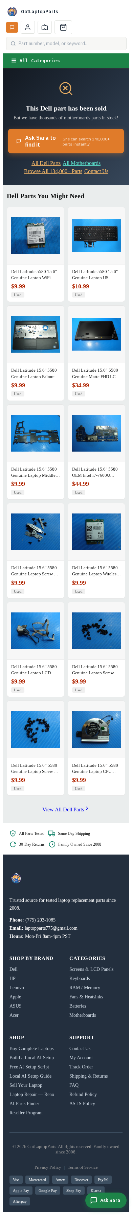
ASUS (15, 1006)
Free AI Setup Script (29, 1066)
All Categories (40, 60)
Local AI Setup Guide (30, 1076)
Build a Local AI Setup (31, 1057)
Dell (13, 969)
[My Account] (28, 27)
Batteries (77, 1006)
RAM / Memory (84, 987)
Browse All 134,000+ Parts (53, 171)
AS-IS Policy (82, 1103)
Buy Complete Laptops (31, 1048)
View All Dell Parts (63, 809)
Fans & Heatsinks (86, 996)
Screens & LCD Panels (91, 969)
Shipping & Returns (88, 1076)
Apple (15, 996)
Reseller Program (26, 1112)
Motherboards (82, 1015)
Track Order (81, 1066)
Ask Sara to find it (67, 141)
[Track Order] (45, 27)
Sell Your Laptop (25, 1085)
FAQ (74, 1085)
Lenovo (16, 987)
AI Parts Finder (24, 1103)
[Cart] (63, 27)
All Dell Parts (46, 163)
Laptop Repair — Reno (31, 1094)
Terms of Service (83, 1167)
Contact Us (96, 171)
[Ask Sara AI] (12, 27)
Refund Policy (83, 1094)
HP (12, 978)
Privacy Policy (48, 1167)
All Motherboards (82, 163)
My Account (81, 1057)
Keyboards (79, 978)
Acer (14, 1015)
